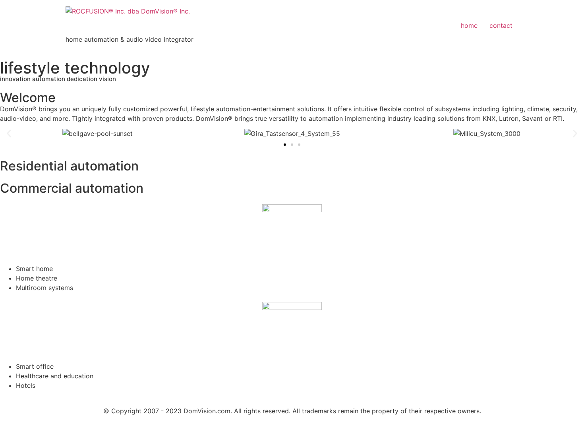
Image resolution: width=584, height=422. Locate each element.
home (469, 25)
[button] (9, 134)
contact (500, 25)
